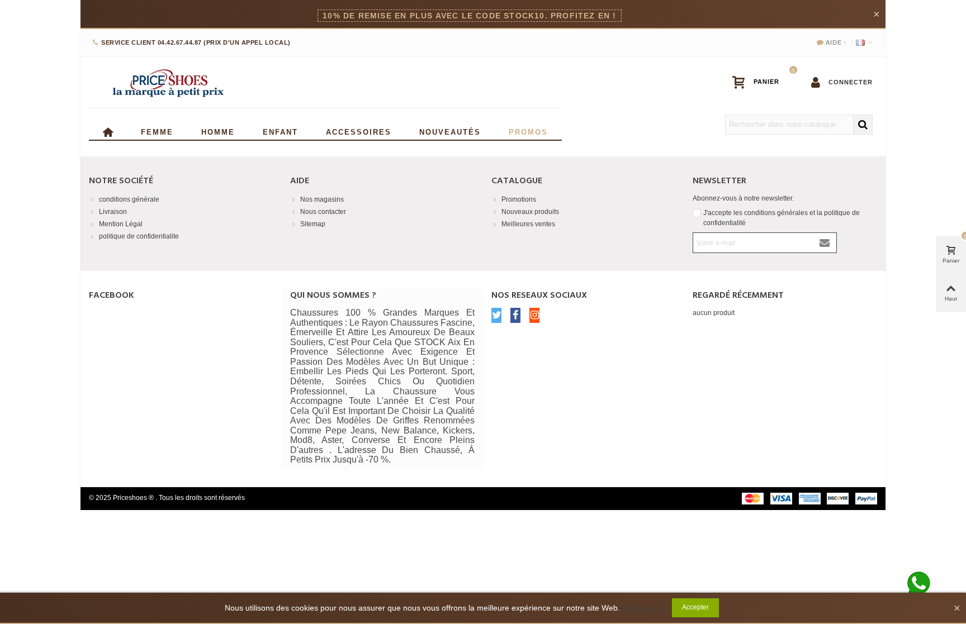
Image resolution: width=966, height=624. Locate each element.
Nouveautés (450, 131)
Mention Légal (121, 224)
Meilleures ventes (528, 224)
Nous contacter (323, 212)
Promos (528, 131)
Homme (218, 131)
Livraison (113, 212)
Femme (157, 131)
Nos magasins (322, 199)
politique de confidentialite (139, 236)
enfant (280, 131)
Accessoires (358, 131)
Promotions (518, 199)
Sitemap (312, 224)
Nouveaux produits (530, 212)
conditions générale (129, 199)
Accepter (695, 607)
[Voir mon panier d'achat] (760, 82)
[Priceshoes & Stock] (167, 82)
